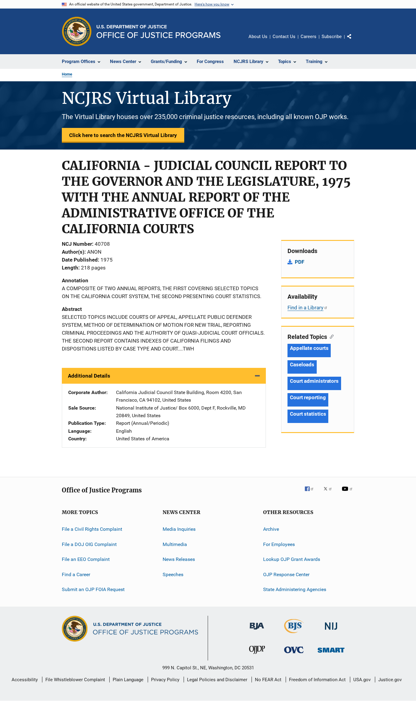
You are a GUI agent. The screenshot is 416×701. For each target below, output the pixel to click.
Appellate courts (309, 348)
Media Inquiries (179, 529)
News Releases (179, 559)
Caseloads (302, 364)
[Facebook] (311, 493)
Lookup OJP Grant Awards (291, 559)
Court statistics (308, 414)
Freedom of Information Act (317, 679)
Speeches (173, 574)
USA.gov (362, 679)
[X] (330, 493)
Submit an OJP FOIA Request (93, 589)
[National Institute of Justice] (331, 631)
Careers (308, 36)
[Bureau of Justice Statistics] (294, 634)
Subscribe (332, 36)
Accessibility (25, 679)
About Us (258, 36)
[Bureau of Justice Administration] (257, 630)
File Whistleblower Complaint (75, 679)
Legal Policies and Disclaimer (217, 679)
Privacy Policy (165, 679)
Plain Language (128, 679)
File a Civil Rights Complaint (92, 529)
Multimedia (175, 544)
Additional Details (89, 376)
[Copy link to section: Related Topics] (330, 336)
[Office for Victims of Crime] (294, 654)
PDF (299, 262)
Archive (271, 529)
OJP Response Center (286, 574)
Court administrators (314, 381)
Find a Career (76, 574)
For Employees (279, 544)
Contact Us (284, 36)
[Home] (158, 31)
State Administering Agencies (294, 589)
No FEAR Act (268, 679)
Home (67, 74)
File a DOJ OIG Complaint (89, 544)
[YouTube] (348, 493)
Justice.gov (390, 679)
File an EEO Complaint (86, 559)
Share (354, 40)
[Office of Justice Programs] (77, 31)
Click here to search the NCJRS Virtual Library (123, 135)
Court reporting (308, 397)
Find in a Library (305, 308)
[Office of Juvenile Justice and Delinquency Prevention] (257, 655)
